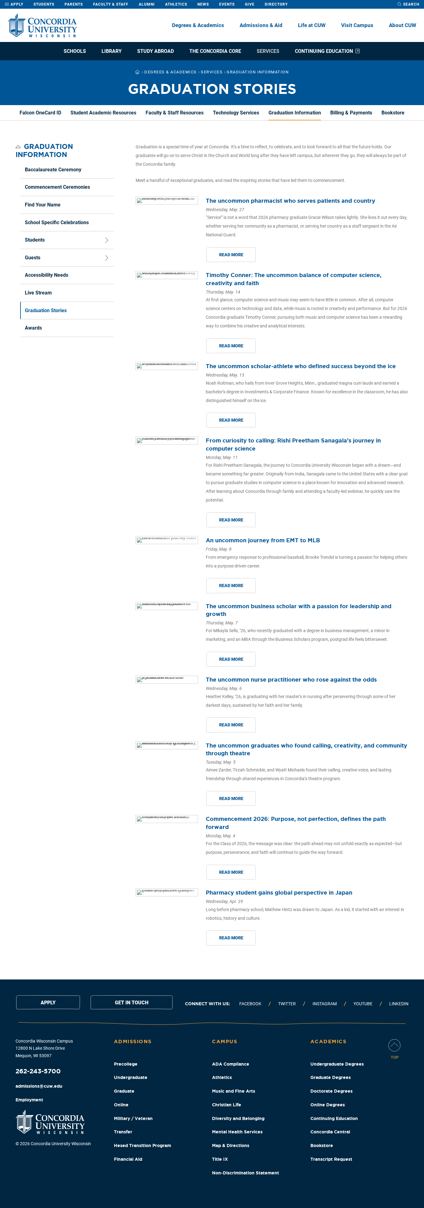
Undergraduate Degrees (337, 1064)
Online (121, 1104)
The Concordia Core (215, 51)
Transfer (123, 1131)
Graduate (124, 1091)
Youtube (363, 1003)
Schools (75, 51)
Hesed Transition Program (142, 1145)
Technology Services (236, 113)
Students (44, 4)
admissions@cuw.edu (39, 1086)
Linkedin (398, 1003)
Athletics (176, 4)
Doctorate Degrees (331, 1091)
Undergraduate (130, 1077)
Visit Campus (357, 25)
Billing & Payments (351, 113)
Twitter (287, 1003)
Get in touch (131, 1003)
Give (250, 4)
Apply (16, 4)
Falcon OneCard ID (40, 113)
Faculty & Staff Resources (175, 113)
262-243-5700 (38, 1071)
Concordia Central (330, 1131)
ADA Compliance (230, 1064)
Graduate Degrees (330, 1077)
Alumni (147, 4)
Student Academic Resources (103, 113)
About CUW (402, 25)
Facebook (250, 1003)
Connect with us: (207, 1003)
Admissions (133, 1041)
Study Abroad (155, 51)
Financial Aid (128, 1159)
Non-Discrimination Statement (245, 1172)
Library (111, 51)
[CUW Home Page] (42, 25)
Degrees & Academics (198, 25)
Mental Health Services (237, 1131)
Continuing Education (324, 51)
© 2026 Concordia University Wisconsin (53, 1143)
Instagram (325, 1003)
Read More (231, 254)
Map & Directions (230, 1145)
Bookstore (392, 113)
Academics (328, 1041)
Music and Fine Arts (233, 1091)
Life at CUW (312, 25)
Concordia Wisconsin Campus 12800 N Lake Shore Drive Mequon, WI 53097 (44, 1048)
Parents (74, 4)
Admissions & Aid (261, 25)
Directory (276, 4)
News (203, 4)
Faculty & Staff (111, 4)
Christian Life (226, 1104)
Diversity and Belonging (238, 1118)
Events (227, 4)
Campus (224, 1041)
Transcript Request (331, 1159)
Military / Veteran (133, 1118)
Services (268, 51)
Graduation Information (294, 113)
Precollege (126, 1064)
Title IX (220, 1159)
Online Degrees (327, 1104)
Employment (29, 1099)
